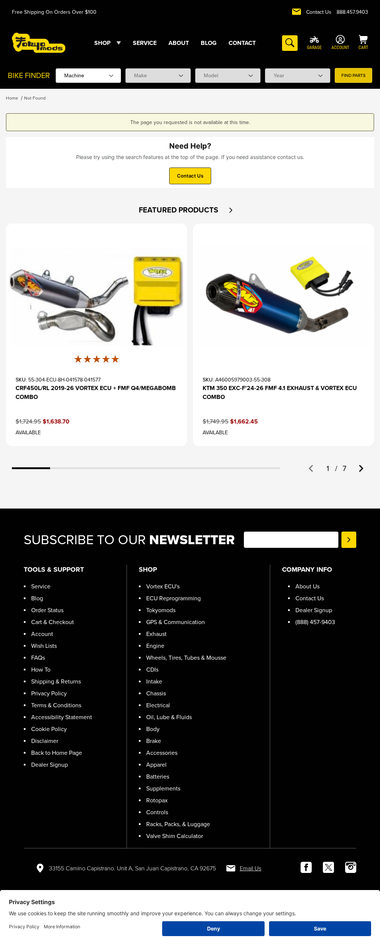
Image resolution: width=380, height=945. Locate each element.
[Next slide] (360, 468)
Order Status (47, 610)
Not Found (35, 98)
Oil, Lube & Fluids (169, 717)
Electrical (158, 705)
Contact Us (318, 12)
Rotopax (157, 800)
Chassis (156, 693)
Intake (154, 681)
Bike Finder (29, 75)
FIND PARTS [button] (353, 75)
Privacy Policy (49, 693)
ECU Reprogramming (173, 598)
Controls (157, 812)
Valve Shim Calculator (174, 836)
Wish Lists (44, 646)
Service (40, 586)
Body (153, 729)
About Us (307, 586)
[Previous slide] (311, 468)
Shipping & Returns (56, 681)
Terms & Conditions (56, 705)
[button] (230, 210)
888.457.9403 (352, 12)
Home (12, 98)
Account (42, 634)
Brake (153, 741)
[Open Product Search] (290, 43)
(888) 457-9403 (315, 622)
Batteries (157, 776)
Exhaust (156, 634)
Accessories (161, 752)
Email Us (250, 868)
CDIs (152, 669)
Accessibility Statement (61, 717)
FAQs (38, 657)
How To (40, 669)
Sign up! (348, 540)
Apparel (156, 764)
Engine (155, 646)
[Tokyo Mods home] (38, 42)
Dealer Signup (49, 764)
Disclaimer (44, 741)
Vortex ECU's (163, 586)
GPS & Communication (175, 622)
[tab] (31, 468)
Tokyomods (161, 610)
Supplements (163, 788)
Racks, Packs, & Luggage (178, 824)
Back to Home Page (56, 752)
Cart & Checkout (52, 622)
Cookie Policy (49, 729)
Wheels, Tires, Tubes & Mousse (186, 657)
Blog (37, 598)
